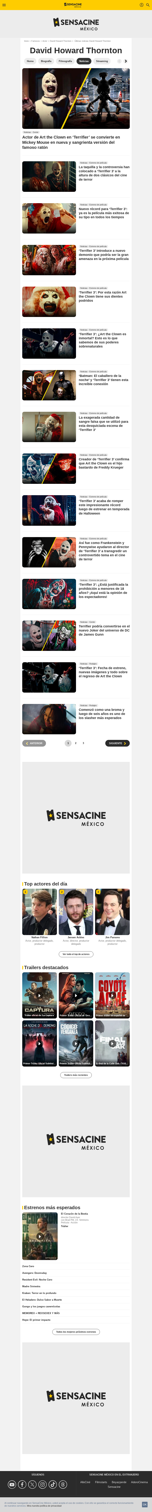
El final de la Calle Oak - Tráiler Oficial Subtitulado (113, 1063)
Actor (44, 41)
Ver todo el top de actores (76, 954)
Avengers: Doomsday (34, 1273)
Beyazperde (119, 1482)
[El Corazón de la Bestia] (40, 1236)
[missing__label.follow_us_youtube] (12, 1484)
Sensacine (114, 1486)
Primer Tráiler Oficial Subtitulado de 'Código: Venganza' (76, 1063)
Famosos (35, 41)
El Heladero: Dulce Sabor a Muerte (42, 1299)
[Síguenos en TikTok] (53, 1484)
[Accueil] (73, 5)
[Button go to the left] (119, 61)
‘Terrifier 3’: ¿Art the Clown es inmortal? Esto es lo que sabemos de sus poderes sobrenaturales (102, 340)
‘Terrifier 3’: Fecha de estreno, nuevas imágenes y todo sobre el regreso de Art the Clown (103, 672)
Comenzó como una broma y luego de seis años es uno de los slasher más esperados (102, 714)
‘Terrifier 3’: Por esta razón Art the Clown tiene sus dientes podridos (102, 296)
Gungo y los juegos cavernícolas (41, 1306)
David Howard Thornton (60, 41)
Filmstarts (101, 1482)
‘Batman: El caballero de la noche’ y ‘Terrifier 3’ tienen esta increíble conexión (103, 380)
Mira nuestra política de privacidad (44, 1506)
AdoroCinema (139, 1482)
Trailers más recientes (76, 1075)
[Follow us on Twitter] (33, 1484)
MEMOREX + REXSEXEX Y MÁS (41, 1313)
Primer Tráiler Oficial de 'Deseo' (76, 1015)
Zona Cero (28, 1266)
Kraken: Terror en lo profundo (39, 1293)
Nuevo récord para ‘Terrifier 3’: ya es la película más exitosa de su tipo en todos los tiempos (104, 213)
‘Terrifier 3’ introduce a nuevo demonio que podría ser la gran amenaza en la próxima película (104, 255)
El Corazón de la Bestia (74, 1213)
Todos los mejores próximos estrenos (76, 1332)
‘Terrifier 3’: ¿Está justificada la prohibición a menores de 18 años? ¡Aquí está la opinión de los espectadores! (103, 591)
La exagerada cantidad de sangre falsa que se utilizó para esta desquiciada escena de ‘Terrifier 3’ (103, 424)
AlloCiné (85, 1482)
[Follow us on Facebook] (22, 1484)
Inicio (26, 41)
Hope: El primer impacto (36, 1320)
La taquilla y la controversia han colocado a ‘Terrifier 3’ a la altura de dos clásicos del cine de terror (104, 173)
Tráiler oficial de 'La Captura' (39, 1015)
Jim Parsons (112, 937)
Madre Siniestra (31, 1286)
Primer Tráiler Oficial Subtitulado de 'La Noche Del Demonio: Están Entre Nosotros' (40, 1063)
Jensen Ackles (76, 937)
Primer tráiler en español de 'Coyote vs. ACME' (113, 1015)
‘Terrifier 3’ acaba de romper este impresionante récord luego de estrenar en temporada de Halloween (104, 507)
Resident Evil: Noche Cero (37, 1279)
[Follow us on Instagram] (43, 1484)
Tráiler (64, 1226)
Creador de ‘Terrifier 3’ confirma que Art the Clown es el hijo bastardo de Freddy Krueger (104, 463)
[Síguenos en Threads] (63, 1484)
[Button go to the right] (125, 61)
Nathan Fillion (40, 937)
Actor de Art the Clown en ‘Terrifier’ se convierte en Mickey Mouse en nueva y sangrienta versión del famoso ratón (71, 142)
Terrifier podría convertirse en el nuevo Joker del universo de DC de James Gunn (104, 630)
